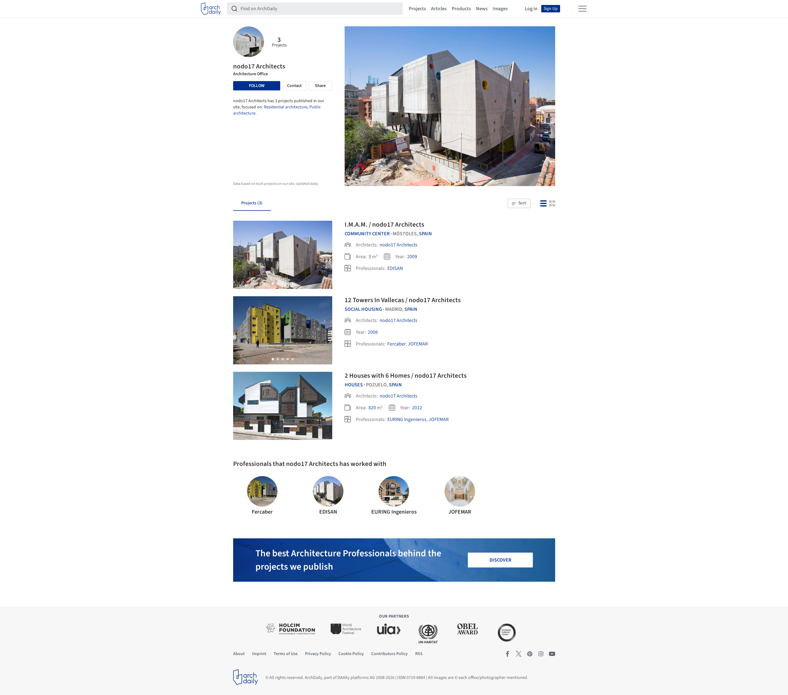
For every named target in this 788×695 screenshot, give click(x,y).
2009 (412, 256)
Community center (367, 233)
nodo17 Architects (398, 244)
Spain (425, 233)
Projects (417, 8)
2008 (373, 332)
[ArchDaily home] (211, 8)
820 (372, 407)
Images (500, 8)
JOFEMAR (418, 344)
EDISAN (395, 268)
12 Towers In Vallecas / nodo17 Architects (403, 300)
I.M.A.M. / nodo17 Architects (384, 224)
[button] (519, 203)
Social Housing (363, 309)
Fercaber (396, 344)
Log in (531, 8)
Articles (439, 8)
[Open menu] (582, 9)
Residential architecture (285, 107)
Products (461, 8)
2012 (417, 407)
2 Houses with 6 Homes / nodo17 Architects (406, 375)
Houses (354, 384)
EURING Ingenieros (406, 419)
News (482, 8)
